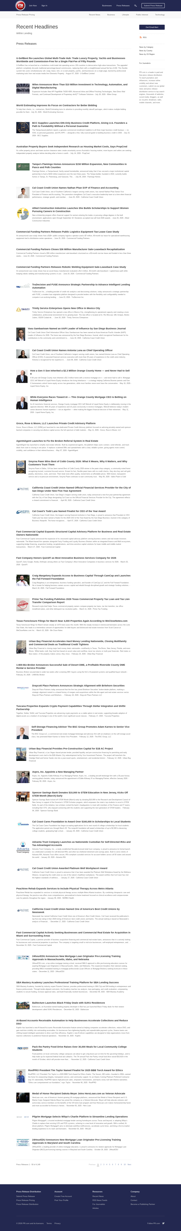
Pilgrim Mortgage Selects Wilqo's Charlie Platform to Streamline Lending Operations (80, 1116)
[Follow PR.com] (162, 1223)
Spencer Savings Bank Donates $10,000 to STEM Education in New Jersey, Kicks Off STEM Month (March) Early (80, 794)
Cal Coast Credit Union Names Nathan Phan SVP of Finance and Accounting (75, 187)
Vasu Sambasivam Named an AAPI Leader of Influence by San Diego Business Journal (77, 328)
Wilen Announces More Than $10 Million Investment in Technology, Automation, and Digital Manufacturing (79, 86)
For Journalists (145, 63)
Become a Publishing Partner (143, 1204)
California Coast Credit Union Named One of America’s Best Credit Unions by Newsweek (76, 911)
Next (130, 1165)
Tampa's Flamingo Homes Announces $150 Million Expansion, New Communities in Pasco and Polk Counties (79, 166)
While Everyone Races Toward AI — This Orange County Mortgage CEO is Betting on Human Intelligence (78, 399)
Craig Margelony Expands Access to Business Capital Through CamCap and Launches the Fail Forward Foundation (81, 577)
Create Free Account (63, 1196)
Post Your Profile (61, 1200)
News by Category (146, 47)
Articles (95, 1208)
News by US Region (147, 54)
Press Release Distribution (27, 1204)
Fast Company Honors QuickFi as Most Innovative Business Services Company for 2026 (66, 558)
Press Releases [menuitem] (123, 5)
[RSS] (141, 37)
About (133, 1196)
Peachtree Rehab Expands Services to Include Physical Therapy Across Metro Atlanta (64, 888)
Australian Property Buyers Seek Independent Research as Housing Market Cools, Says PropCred (71, 146)
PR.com (26, 1223)
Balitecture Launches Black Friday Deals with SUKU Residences (68, 1002)
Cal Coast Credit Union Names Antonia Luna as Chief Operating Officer (72, 350)
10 (125, 1165)
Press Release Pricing (25, 1200)
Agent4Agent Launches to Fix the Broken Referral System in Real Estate (57, 441)
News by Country (145, 51)
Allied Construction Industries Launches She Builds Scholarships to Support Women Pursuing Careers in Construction (80, 210)
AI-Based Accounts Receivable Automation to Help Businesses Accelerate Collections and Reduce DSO (72, 1022)
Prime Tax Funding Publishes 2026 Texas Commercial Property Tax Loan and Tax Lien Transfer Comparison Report (81, 601)
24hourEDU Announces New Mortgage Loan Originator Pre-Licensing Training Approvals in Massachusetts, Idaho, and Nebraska (76, 958)
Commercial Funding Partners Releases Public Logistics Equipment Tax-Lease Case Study (67, 231)
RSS (145, 37)
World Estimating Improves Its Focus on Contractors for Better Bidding (56, 105)
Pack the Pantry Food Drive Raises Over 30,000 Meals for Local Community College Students (79, 1048)
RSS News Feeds (99, 1200)
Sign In (44, 5)
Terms (49, 1223)
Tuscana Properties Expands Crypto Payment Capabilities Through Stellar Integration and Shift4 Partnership (70, 708)
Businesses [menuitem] (107, 5)
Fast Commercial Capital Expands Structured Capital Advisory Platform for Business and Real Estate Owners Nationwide (73, 533)
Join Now (33, 5)
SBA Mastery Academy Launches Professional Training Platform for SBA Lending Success (67, 982)
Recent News (98, 1196)
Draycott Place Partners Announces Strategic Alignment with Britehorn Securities (78, 685)
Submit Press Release (153, 5)
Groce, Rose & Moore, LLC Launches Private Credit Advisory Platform (56, 423)
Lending (28, 33)
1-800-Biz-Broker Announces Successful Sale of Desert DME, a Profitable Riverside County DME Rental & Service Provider (70, 666)
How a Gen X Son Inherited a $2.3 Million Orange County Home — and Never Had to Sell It (80, 372)
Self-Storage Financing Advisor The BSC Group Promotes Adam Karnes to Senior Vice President (80, 728)
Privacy (57, 1223)
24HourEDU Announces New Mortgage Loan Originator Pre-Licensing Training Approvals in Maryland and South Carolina (76, 1141)
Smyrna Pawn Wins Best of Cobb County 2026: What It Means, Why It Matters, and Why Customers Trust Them (77, 463)
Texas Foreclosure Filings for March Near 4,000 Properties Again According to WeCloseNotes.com (71, 621)
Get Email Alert (152, 27)
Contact (134, 1200)
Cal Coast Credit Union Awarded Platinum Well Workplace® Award (69, 868)
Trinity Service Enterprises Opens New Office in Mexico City (66, 308)
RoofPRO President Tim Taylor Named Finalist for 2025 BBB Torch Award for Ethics (75, 1070)
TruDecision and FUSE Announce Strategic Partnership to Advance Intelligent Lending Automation (81, 286)
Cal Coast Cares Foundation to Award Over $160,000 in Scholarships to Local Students (81, 821)
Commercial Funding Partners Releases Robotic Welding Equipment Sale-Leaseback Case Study (71, 267)
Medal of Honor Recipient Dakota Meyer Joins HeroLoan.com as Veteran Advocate (78, 1093)
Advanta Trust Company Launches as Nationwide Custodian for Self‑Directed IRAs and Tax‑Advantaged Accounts (81, 843)
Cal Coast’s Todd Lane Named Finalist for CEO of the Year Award (69, 511)
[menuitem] (135, 5)
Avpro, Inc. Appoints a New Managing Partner (58, 772)
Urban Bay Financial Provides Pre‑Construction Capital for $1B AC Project (71, 748)
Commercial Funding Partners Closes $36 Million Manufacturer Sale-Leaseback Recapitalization (70, 249)
